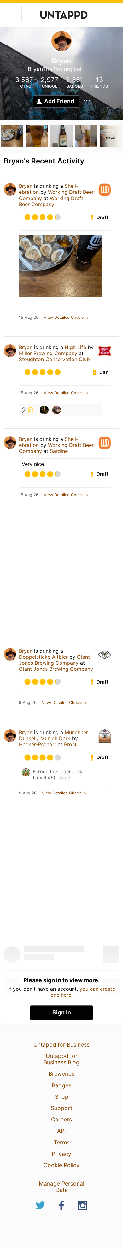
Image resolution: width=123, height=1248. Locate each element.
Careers (61, 1119)
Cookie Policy (61, 1165)
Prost (70, 744)
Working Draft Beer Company (51, 201)
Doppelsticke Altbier (43, 657)
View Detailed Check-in (66, 317)
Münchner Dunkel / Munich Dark (53, 735)
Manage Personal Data (61, 1186)
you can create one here (82, 992)
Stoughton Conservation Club (54, 359)
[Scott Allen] (44, 410)
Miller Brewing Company (48, 353)
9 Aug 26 (28, 702)
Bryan (25, 186)
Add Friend (59, 101)
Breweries (61, 1073)
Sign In (61, 1012)
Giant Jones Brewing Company (54, 660)
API (61, 1130)
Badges (61, 1085)
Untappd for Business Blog (61, 1059)
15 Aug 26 (28, 317)
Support (61, 1108)
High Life (75, 347)
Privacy (61, 1153)
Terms (62, 1142)
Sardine (59, 451)
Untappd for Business (61, 1044)
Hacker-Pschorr (37, 744)
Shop (61, 1096)
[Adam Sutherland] (56, 410)
